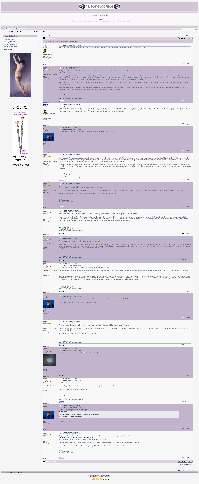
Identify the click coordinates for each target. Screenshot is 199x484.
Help (13, 28)
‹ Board (12, 472)
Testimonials (7, 47)
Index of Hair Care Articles (10, 46)
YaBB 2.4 (108, 475)
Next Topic (189, 35)
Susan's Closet (7, 42)
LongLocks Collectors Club (10, 44)
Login (107, 15)
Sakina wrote (63, 410)
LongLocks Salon (9, 31)
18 (58, 38)
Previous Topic (182, 35)
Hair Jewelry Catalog (9, 39)
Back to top (46, 64)
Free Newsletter (8, 49)
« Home (7, 472)
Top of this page (19, 472)
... (50, 38)
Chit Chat (17, 31)
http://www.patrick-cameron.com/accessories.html (76, 437)
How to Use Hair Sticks (9, 41)
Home (7, 28)
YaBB (90, 476)
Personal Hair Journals (26, 31)
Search (18, 28)
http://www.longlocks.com (65, 97)
